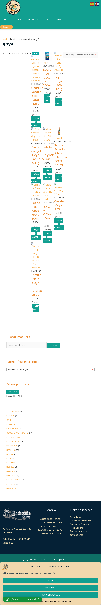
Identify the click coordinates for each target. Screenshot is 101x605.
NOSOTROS (33, 20)
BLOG (46, 20)
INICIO (6, 20)
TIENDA (17, 20)
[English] (97, 3)
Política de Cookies (79, 524)
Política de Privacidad (53, 601)
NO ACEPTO (50, 587)
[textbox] (48, 369)
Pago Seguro (76, 527)
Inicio (5, 39)
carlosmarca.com (72, 560)
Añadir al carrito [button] (35, 122)
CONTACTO (59, 20)
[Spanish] (92, 3)
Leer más (47, 98)
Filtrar (13, 392)
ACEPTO (50, 580)
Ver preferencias (50, 595)
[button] (22, 599)
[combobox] (50, 369)
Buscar (54, 345)
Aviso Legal (66, 601)
